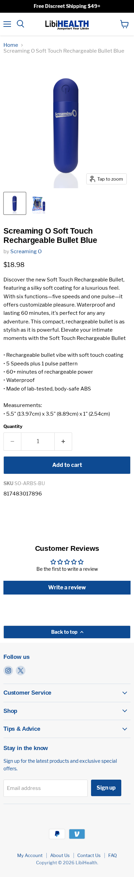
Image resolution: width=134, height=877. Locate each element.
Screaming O (26, 251)
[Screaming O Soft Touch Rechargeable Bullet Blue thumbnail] (15, 203)
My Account (30, 855)
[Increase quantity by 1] (63, 441)
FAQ (112, 855)
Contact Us (89, 855)
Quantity (12, 426)
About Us (60, 855)
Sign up (106, 787)
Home (10, 45)
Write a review (67, 587)
